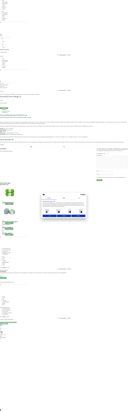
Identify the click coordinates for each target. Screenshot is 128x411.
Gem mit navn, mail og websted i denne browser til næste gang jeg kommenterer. (111, 177)
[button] (64, 81)
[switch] (58, 212)
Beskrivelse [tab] (4, 109)
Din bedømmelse (99, 153)
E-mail (98, 174)
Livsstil (3, 6)
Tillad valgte (64, 215)
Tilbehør (3, 4)
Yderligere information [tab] (6, 111)
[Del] (10, 322)
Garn (3, 0)
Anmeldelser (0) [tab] (5, 112)
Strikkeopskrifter (5, 2)
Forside (1, 94)
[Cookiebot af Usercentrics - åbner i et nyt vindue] (81, 194)
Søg (0, 33)
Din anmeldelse (99, 155)
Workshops (4, 7)
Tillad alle (78, 215)
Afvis (50, 215)
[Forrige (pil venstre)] (2, 323)
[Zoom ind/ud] (2, 322)
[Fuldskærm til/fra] (6, 322)
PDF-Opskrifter (5, 3)
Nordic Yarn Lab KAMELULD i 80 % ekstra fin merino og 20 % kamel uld (17, 94)
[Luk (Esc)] (15, 322)
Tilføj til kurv (4, 108)
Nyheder (3, 9)
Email (1, 275)
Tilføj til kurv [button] (9, 203)
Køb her (1, 336)
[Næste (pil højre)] (6, 323)
